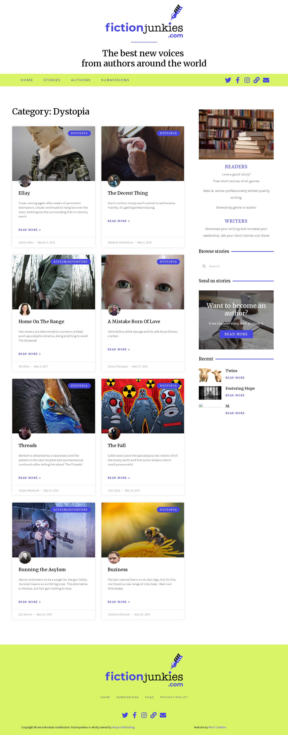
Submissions (115, 80)
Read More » (30, 229)
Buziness (118, 569)
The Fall (117, 445)
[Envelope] (266, 80)
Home (27, 80)
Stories (52, 80)
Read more (236, 334)
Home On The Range (41, 321)
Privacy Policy (174, 697)
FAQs (149, 697)
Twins (231, 370)
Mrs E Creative (217, 727)
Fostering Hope (240, 388)
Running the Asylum (42, 569)
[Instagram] (247, 80)
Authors (81, 80)
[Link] (256, 80)
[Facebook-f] (237, 80)
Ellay (24, 193)
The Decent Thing (128, 193)
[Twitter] (228, 80)
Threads (28, 445)
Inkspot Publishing (123, 727)
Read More (235, 377)
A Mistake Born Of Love (134, 321)
